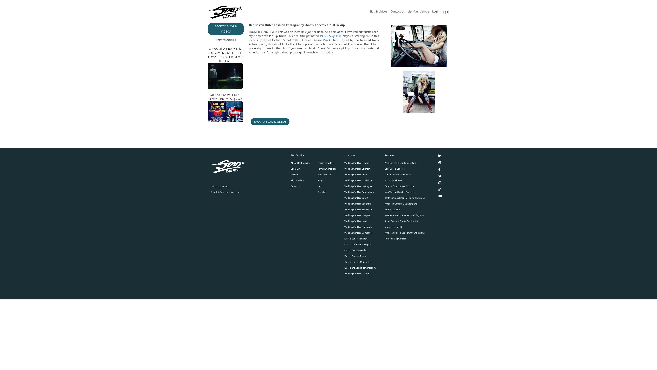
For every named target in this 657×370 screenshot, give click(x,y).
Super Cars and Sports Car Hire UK (401, 221)
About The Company (300, 163)
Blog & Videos (378, 11)
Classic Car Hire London (355, 238)
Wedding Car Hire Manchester (358, 209)
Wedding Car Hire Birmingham (359, 192)
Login (435, 11)
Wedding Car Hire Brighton (357, 168)
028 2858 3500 (222, 186)
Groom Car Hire (392, 209)
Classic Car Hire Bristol (355, 256)
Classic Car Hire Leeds (355, 250)
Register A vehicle (326, 163)
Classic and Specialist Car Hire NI (360, 267)
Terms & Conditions (327, 168)
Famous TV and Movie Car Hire (399, 186)
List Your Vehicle (418, 11)
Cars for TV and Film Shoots (398, 174)
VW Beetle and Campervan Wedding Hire (404, 215)
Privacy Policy (324, 174)
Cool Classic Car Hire (395, 168)
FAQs (320, 180)
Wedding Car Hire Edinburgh (358, 227)
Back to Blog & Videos (270, 122)
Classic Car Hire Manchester (358, 262)
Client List (295, 168)
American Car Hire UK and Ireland (401, 203)
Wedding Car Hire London (356, 163)
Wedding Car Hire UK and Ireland (400, 163)
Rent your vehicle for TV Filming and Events (405, 197)
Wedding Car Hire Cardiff (356, 197)
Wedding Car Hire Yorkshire (357, 203)
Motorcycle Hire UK (394, 227)
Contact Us (398, 11)
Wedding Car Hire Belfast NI (357, 232)
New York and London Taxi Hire (399, 192)
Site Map (322, 192)
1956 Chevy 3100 (331, 36)
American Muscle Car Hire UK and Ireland (404, 232)
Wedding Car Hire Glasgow (357, 215)
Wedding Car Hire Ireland (356, 273)
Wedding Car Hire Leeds (356, 221)
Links (320, 186)
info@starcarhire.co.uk (229, 192)
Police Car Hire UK (393, 180)
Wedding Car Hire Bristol (356, 174)
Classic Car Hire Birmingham (358, 244)
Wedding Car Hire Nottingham (358, 186)
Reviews (295, 174)
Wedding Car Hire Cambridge (358, 180)
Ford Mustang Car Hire (395, 238)
